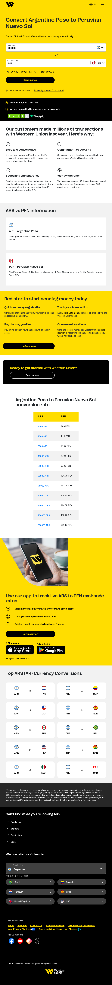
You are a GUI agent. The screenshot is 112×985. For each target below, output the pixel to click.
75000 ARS (43, 485)
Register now (29, 346)
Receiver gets (12, 61)
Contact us (36, 925)
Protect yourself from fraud (49, 90)
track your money (72, 312)
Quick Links (16, 835)
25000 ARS (43, 466)
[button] (93, 4)
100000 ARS (44, 495)
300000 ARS (44, 525)
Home (11, 925)
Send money (30, 80)
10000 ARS (43, 456)
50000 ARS (43, 475)
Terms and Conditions (50, 929)
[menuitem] (10, 4)
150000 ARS (44, 505)
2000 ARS (42, 436)
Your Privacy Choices (19, 929)
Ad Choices (71, 929)
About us (22, 925)
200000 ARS (44, 515)
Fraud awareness (55, 925)
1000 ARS (42, 426)
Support (15, 828)
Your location (18, 865)
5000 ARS (42, 446)
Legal (13, 841)
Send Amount (12, 45)
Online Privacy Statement (81, 925)
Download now (31, 634)
